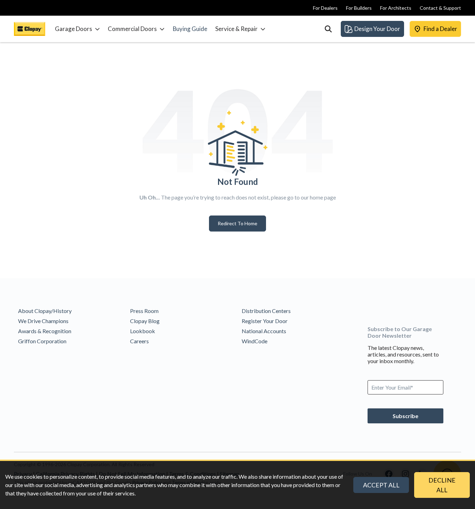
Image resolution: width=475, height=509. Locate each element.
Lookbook (142, 331)
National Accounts (264, 331)
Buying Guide (190, 28)
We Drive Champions (43, 321)
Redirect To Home (237, 223)
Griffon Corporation (42, 341)
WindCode (254, 341)
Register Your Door (265, 321)
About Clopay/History (45, 310)
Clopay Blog (145, 321)
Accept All (381, 485)
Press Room (144, 310)
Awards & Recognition (44, 331)
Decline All (442, 485)
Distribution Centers (266, 310)
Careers (139, 341)
